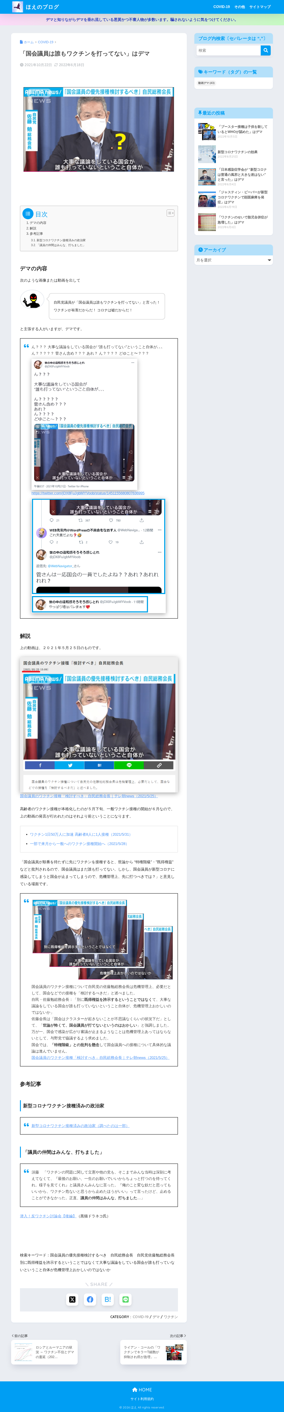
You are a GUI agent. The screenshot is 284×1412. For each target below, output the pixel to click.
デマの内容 (38, 223)
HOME (144, 1389)
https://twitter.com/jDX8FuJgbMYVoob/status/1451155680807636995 (88, 493)
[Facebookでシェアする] (90, 1300)
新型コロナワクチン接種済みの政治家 (61, 240)
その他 (239, 7)
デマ (156, 1317)
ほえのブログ (41, 7)
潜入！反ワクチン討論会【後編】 (48, 1216)
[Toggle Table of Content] (168, 213)
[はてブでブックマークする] (108, 1300)
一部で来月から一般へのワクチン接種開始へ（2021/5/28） (79, 844)
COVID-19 (221, 7)
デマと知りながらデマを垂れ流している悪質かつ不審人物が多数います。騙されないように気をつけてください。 (142, 20)
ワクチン (171, 1317)
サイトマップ (260, 7)
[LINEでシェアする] (125, 1300)
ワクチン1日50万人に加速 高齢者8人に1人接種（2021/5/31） (81, 834)
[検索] (266, 50)
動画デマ (206, 83)
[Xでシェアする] (72, 1300)
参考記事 (36, 233)
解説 (33, 228)
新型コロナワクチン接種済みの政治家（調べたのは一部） (81, 1126)
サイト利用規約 (142, 1399)
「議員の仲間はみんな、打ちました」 (61, 245)
